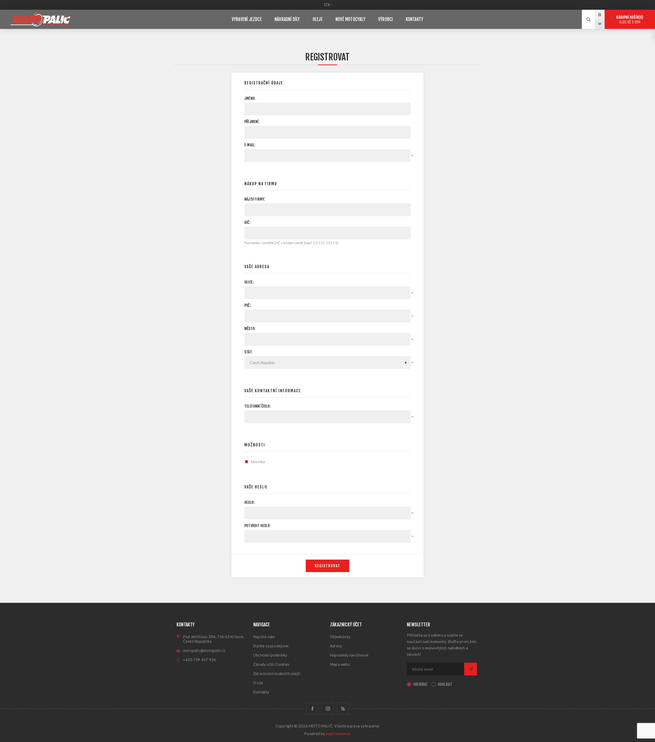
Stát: (248, 352)
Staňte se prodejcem (270, 645)
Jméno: (250, 98)
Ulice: (249, 282)
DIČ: (247, 222)
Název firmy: (254, 199)
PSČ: (247, 305)
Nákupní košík (629, 20)
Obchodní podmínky (270, 655)
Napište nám (264, 636)
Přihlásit (604, 14)
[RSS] (343, 709)
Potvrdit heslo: (257, 525)
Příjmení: (252, 121)
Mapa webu (340, 664)
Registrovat (327, 565)
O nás (258, 682)
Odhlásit (445, 684)
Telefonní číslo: (257, 406)
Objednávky (340, 636)
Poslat (470, 669)
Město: (250, 328)
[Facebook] (312, 709)
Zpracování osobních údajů (276, 673)
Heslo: (249, 502)
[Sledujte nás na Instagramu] (328, 709)
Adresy (336, 645)
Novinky (258, 461)
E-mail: (249, 145)
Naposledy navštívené (349, 655)
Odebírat (420, 684)
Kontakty (261, 692)
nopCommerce (338, 733)
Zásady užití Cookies (271, 664)
